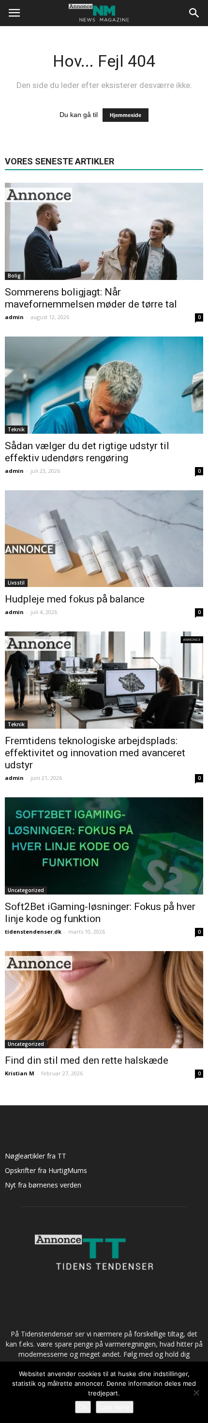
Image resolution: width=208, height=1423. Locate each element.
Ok (83, 1407)
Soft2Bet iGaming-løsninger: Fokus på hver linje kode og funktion (100, 912)
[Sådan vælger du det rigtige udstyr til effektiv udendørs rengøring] (104, 385)
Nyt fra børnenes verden (43, 1184)
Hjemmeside (125, 115)
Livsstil (16, 582)
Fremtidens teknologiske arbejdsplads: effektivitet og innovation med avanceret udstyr (95, 753)
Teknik (16, 429)
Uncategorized (26, 890)
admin (14, 317)
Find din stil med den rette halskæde (86, 1060)
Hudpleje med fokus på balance (75, 599)
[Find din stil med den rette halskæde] (104, 999)
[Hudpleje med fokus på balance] (104, 538)
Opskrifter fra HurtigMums (46, 1170)
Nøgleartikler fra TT (35, 1155)
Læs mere (115, 1407)
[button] (194, 13)
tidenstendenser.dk (33, 931)
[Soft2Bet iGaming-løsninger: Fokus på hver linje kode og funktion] (104, 846)
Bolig (14, 275)
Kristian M (19, 1073)
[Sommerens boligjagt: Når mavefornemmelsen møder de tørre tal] (104, 231)
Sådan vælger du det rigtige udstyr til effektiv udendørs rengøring (87, 452)
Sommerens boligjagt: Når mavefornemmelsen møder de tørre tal (91, 298)
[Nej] (196, 1392)
